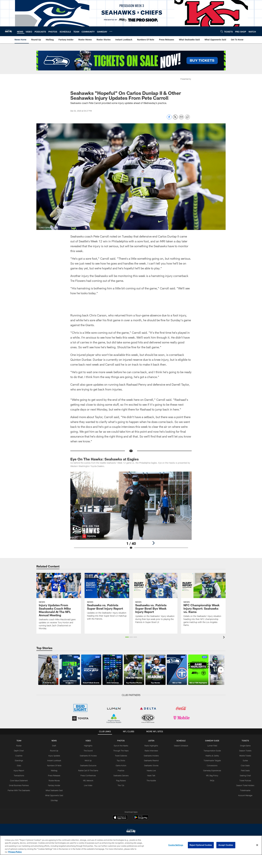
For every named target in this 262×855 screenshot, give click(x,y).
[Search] (221, 31)
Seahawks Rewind (151, 760)
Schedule (181, 741)
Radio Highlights (151, 746)
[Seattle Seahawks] (131, 831)
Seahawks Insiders (151, 756)
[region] (131, 845)
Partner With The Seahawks (19, 790)
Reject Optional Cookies (201, 845)
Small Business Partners (19, 785)
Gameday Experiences (212, 770)
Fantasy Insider (54, 785)
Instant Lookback (54, 760)
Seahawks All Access (88, 756)
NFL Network (88, 780)
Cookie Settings (175, 845)
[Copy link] (187, 117)
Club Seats (245, 765)
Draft (54, 746)
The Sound (88, 751)
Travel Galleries (121, 756)
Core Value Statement (19, 780)
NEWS (54, 741)
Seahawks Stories (151, 765)
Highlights (88, 746)
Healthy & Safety (212, 756)
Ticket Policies (245, 780)
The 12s (121, 785)
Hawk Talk (151, 775)
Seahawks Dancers (121, 775)
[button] (127, 637)
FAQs (212, 780)
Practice (121, 770)
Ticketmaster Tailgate (212, 760)
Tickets (245, 741)
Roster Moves (54, 780)
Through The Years (121, 751)
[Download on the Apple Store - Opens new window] (120, 817)
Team (19, 741)
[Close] (257, 845)
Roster (19, 746)
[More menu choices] (111, 31)
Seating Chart (245, 775)
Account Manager (245, 795)
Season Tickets (245, 751)
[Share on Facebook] (169, 118)
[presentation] (224, 637)
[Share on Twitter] (175, 118)
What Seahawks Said (54, 790)
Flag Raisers (121, 780)
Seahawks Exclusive (88, 765)
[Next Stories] (221, 670)
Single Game (245, 746)
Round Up (54, 751)
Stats (19, 765)
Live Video (88, 785)
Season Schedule (181, 746)
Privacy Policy (15, 852)
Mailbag (54, 770)
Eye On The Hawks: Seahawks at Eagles (104, 459)
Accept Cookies (225, 845)
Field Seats (245, 770)
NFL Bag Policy (212, 775)
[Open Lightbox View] (131, 512)
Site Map (54, 800)
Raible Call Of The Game (88, 770)
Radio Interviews (151, 751)
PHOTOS (121, 741)
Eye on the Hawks (121, 746)
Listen (151, 741)
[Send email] (181, 118)
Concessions (212, 765)
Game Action (121, 765)
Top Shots (121, 760)
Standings (19, 760)
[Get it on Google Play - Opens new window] (141, 819)
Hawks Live (151, 770)
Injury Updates (54, 756)
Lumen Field (212, 746)
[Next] (153, 543)
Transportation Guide (212, 751)
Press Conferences (88, 775)
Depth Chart (19, 751)
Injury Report (19, 770)
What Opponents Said (54, 795)
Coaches (18, 756)
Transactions (19, 775)
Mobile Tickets (245, 756)
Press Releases (54, 775)
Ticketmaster (245, 790)
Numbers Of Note (54, 765)
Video (88, 741)
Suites (245, 760)
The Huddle (151, 780)
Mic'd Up (88, 760)
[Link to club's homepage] (8, 31)
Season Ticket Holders (245, 785)
